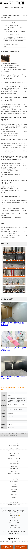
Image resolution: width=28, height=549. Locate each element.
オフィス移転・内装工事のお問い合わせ (7, 547)
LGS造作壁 (14, 471)
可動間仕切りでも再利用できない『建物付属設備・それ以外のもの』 (14, 41)
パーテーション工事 (14, 443)
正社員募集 (14, 499)
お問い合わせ (14, 494)
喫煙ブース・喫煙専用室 (14, 473)
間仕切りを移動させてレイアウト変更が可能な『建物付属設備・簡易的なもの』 (14, 38)
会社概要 (14, 497)
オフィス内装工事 (14, 468)
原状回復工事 (14, 486)
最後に (5, 46)
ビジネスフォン (14, 476)
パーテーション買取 (14, 461)
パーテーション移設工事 (14, 458)
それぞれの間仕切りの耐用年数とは (11, 44)
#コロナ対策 (14, 525)
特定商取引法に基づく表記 (14, 504)
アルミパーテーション (14, 448)
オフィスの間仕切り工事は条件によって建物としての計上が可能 (14, 28)
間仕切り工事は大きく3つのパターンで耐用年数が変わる (14, 32)
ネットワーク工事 (14, 479)
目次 (12, 22)
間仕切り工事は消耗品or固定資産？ (11, 25)
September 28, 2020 (14, 533)
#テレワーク (14, 517)
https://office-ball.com (12, 421)
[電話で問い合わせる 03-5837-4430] (19, 3)
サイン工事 (14, 484)
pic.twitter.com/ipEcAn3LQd (14, 528)
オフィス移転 (14, 466)
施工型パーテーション (14, 445)
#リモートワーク (14, 520)
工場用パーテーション (14, 463)
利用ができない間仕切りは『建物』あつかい (13, 34)
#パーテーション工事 (14, 522)
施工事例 (14, 491)
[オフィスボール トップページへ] (6, 3)
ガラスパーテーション (14, 453)
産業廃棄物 (14, 489)
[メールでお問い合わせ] (23, 3)
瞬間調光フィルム (14, 455)
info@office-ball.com (12, 419)
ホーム (14, 440)
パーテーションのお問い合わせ (21, 547)
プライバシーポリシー (14, 502)
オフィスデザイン (14, 481)
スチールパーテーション (14, 450)
